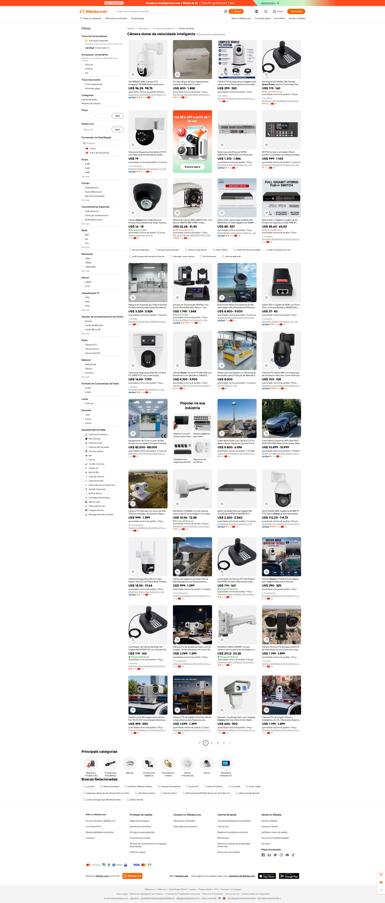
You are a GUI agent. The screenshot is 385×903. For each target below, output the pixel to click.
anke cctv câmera (215, 786)
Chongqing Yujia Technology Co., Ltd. (234, 165)
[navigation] (103, 386)
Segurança (144, 28)
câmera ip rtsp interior (197, 250)
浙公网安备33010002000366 (242, 898)
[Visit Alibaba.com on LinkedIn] (269, 855)
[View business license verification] (219, 898)
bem (117, 116)
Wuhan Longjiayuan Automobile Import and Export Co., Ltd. (281, 453)
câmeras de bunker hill (170, 786)
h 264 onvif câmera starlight (248, 250)
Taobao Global (204, 889)
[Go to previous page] (199, 743)
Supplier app (181, 876)
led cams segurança (140, 250)
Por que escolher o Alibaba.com (100, 821)
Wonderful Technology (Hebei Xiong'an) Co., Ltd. (148, 321)
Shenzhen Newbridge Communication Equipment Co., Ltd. (281, 239)
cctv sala (90, 786)
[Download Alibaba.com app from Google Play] (289, 876)
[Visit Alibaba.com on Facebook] (263, 855)
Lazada (192, 889)
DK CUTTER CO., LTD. (227, 385)
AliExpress (149, 889)
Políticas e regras (138, 852)
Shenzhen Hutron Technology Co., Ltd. (146, 389)
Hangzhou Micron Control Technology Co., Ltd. (192, 385)
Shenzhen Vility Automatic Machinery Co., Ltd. (148, 453)
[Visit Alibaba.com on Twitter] (275, 855)
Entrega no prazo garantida (142, 832)
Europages (236, 889)
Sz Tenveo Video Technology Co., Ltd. (190, 320)
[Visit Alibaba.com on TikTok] (293, 855)
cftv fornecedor (209, 256)
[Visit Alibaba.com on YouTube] (287, 855)
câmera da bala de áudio (249, 793)
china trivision (222, 250)
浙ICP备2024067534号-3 (269, 898)
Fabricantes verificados (184, 821)
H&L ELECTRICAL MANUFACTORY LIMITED (192, 235)
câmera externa (136, 800)
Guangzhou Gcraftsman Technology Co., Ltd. (148, 94)
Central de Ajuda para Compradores (234, 821)
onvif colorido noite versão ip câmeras (148, 256)
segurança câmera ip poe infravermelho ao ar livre (107, 793)
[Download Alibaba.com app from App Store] (267, 876)
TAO (216, 889)
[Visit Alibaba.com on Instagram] (281, 855)
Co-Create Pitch (93, 826)
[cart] (266, 12)
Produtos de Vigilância (163, 28)
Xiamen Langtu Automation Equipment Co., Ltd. (192, 94)
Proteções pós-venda (140, 838)
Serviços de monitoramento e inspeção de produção (148, 845)
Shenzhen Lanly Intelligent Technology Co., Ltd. (281, 101)
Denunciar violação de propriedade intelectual (233, 845)
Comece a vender (269, 826)
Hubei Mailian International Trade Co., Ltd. (236, 233)
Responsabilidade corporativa (99, 832)
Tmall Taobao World (178, 889)
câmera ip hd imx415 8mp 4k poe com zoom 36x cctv (207, 793)
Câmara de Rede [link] (186, 28)
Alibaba (130, 28)
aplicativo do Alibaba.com (242, 876)
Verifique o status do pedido (274, 832)
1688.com (161, 889)
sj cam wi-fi (194, 786)
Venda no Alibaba (269, 821)
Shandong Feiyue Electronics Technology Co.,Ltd (237, 317)
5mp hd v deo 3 (170, 793)
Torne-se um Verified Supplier (275, 838)
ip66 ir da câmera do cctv (280, 250)
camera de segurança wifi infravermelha (103, 800)
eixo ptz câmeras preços (168, 250)
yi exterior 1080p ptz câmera (140, 786)
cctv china (235, 786)
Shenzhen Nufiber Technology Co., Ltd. (280, 321)
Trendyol (224, 889)
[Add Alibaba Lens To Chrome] (132, 876)
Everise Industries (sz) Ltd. (140, 235)
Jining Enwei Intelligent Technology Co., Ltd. (237, 453)
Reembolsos (223, 838)
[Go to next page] (230, 743)
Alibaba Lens (102, 876)
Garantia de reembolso (140, 826)
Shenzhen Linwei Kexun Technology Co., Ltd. (281, 385)
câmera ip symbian (111, 786)
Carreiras (90, 838)
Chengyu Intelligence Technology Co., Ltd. (237, 98)
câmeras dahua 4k (233, 256)
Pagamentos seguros (139, 821)
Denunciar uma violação (228, 852)
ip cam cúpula (255, 786)
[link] (381, 874)
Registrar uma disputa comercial (232, 832)
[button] (225, 11)
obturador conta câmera (183, 256)
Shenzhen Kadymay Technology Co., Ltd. (147, 169)
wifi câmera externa (146, 793)
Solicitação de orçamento (185, 826)
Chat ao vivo (223, 826)
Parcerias (265, 843)
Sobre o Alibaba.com (96, 814)
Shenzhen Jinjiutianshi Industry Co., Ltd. (280, 165)
